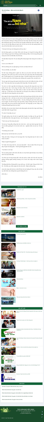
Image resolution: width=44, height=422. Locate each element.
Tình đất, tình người (20, 189)
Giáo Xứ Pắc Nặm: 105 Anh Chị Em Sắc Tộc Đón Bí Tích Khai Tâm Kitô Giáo (29, 339)
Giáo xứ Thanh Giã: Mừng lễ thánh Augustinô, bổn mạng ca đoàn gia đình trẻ (29, 312)
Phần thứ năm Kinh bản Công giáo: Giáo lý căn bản (12, 399)
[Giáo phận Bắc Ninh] (6, 2)
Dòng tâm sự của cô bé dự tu (21, 207)
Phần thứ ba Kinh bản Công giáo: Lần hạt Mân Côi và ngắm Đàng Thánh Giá (17, 392)
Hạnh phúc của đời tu (20, 216)
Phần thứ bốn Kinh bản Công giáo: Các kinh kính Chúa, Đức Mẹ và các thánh (17, 396)
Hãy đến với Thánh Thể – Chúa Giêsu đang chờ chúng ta (27, 252)
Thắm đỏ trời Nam (19, 279)
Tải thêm (22, 226)
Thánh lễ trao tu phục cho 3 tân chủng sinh (24, 320)
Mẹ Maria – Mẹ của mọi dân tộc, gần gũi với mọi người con (27, 347)
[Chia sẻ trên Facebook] (38, 10)
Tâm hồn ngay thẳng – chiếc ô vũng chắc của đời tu (26, 198)
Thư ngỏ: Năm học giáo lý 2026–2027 (23, 356)
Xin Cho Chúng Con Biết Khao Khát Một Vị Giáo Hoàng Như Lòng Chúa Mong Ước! (28, 271)
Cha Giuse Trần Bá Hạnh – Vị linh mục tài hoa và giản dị (26, 261)
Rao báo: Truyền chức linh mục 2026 (23, 374)
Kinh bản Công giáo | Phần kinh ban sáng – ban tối (12, 386)
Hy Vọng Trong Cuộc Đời (21, 234)
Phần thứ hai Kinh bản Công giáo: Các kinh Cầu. (11, 389)
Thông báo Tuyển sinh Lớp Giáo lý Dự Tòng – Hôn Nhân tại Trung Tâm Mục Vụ (28, 330)
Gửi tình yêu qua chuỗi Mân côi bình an (23, 243)
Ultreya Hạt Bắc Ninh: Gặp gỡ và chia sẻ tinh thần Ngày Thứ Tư (28, 365)
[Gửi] (37, 5)
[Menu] (40, 5)
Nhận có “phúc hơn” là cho (21, 288)
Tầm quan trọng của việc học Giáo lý (23, 297)
